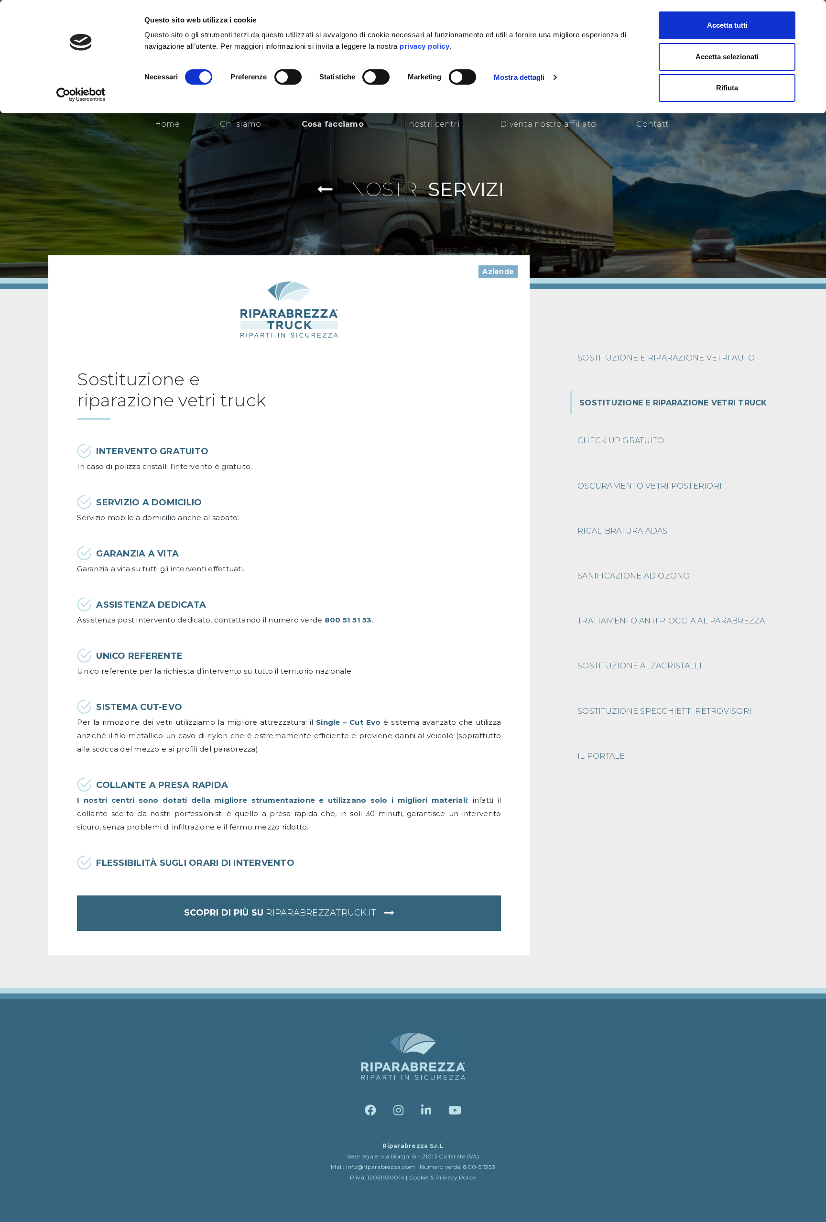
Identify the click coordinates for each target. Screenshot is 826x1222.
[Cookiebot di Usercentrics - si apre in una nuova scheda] (81, 94)
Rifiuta (727, 88)
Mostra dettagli (519, 77)
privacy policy (424, 46)
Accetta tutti (727, 25)
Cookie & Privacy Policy (443, 1177)
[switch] (288, 77)
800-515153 (479, 1166)
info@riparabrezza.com (380, 1166)
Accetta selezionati (727, 57)
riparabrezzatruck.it (281, 912)
